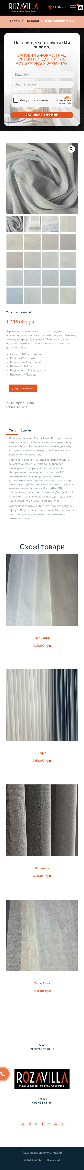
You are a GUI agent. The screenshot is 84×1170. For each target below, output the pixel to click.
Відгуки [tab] (26, 430)
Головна (16, 21)
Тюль (29, 403)
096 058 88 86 (42, 1102)
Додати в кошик (23, 388)
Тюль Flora (42, 983)
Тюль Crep (42, 638)
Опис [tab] (12, 430)
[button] (71, 149)
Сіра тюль (42, 868)
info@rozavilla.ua (42, 1048)
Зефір (42, 753)
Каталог (33, 21)
